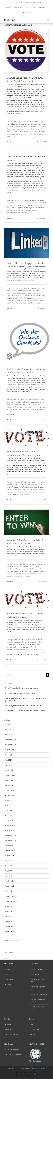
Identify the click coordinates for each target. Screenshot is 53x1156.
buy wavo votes (18, 389)
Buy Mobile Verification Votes (38, 1008)
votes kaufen (11, 113)
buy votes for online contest (27, 109)
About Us (8, 969)
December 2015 (10, 916)
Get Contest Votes (27, 380)
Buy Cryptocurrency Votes (26, 89)
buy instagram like (33, 93)
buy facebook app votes (37, 549)
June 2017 (8, 891)
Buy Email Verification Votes (37, 980)
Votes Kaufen (21, 549)
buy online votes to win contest (24, 385)
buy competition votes (27, 168)
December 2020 (10, 740)
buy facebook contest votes (24, 382)
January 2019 (9, 831)
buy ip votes (20, 107)
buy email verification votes (24, 465)
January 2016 (9, 911)
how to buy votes (39, 389)
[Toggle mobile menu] (48, 19)
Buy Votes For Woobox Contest (16, 100)
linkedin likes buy (15, 280)
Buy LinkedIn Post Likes (36, 275)
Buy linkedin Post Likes (38, 271)
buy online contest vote (14, 551)
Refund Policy (9, 1029)
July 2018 (8, 861)
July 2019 (8, 800)
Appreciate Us (9, 984)
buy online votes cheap (29, 177)
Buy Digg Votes (39, 89)
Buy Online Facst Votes (29, 172)
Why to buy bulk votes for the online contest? (20, 693)
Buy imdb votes (23, 625)
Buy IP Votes (34, 974)
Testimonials (9, 979)
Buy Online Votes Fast (14, 467)
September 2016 (11, 901)
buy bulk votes (34, 165)
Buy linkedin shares (13, 273)
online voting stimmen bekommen (18, 463)
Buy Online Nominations (26, 174)
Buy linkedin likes (24, 271)
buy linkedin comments (37, 267)
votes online (28, 474)
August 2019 (9, 795)
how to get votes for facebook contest (33, 460)
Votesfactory (19, 113)
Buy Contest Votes (40, 168)
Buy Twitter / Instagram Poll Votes (38, 1000)
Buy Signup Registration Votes (38, 988)
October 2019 (9, 785)
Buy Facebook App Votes (38, 969)
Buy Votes (39, 107)
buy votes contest (12, 387)
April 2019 (8, 815)
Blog (6, 974)
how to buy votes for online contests (18, 391)
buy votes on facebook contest (22, 102)
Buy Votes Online (19, 111)
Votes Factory (38, 111)
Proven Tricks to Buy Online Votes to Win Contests (21, 688)
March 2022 (9, 725)
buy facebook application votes (16, 170)
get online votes (28, 389)
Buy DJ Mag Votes (27, 622)
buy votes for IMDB (24, 98)
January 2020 (9, 780)
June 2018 (8, 866)
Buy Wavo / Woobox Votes (39, 994)
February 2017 (10, 896)
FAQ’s (32, 1024)
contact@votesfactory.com (33, 2)
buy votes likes (30, 100)
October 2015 (9, 926)
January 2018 (9, 886)
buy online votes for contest (30, 467)
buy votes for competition (26, 387)
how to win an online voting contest (18, 188)
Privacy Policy (9, 1024)
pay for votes (30, 111)
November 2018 (10, 841)
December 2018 (10, 836)
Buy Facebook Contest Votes (35, 170)
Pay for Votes (33, 463)
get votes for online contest (35, 185)
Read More (10, 142)
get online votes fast (34, 472)
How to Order (35, 1029)
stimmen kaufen (21, 190)
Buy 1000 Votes (20, 87)
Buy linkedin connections (30, 269)
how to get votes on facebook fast (24, 629)
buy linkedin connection (14, 269)
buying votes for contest (37, 553)
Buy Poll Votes (38, 385)
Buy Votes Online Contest (23, 378)
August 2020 (9, 750)
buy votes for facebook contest (29, 96)
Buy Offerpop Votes (20, 84)
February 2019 (10, 825)
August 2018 (9, 856)
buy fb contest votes (39, 465)
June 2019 (8, 805)
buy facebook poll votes (14, 172)
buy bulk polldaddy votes (21, 165)
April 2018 (8, 876)
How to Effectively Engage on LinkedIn (25, 263)
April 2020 (8, 765)
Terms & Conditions (11, 1034)
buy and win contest (36, 163)
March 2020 (9, 770)
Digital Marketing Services (14, 1054)
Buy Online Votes (30, 107)
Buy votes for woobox (37, 98)
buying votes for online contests (17, 556)
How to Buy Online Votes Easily (24, 547)
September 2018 (11, 851)
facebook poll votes (38, 378)
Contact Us (33, 1034)
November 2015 (10, 921)
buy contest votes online (33, 87)
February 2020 (10, 775)
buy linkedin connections (21, 275)
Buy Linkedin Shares (13, 278)
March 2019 (9, 820)
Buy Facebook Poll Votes (34, 104)
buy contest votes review (18, 104)
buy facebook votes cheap (19, 93)
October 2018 (9, 846)
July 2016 (8, 906)
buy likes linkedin (29, 273)
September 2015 (11, 931)
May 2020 (8, 760)
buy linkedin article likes (22, 267)
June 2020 (8, 755)
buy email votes (35, 179)
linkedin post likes (28, 280)
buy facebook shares (13, 91)
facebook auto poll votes (19, 472)
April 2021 (8, 735)
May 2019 (8, 810)
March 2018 (9, 881)
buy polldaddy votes (34, 625)
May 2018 (8, 871)
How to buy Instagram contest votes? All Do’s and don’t (23, 706)
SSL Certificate (35, 1061)
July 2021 (8, 730)
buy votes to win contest (25, 469)
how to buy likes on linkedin (29, 278)
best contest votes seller (34, 84)
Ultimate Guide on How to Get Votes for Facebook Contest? (25, 711)
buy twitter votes (35, 458)
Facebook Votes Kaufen (19, 185)
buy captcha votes (23, 179)
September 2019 (11, 790)
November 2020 (10, 745)
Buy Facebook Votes (26, 91)
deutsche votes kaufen (14, 627)
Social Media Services (12, 1049)
